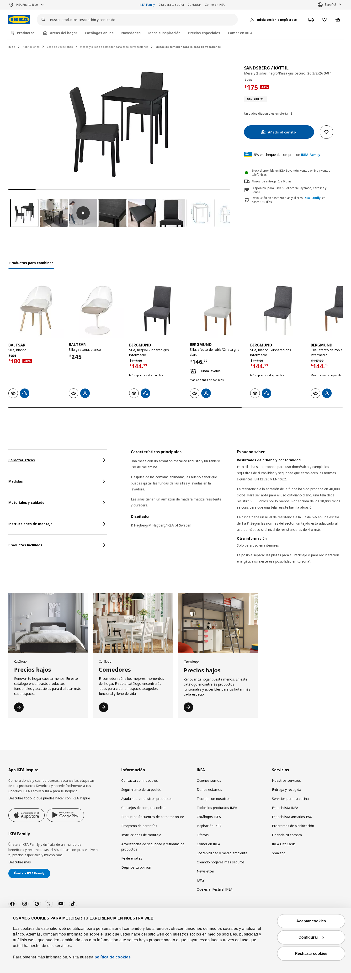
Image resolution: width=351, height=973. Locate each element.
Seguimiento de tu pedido (141, 789)
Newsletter (205, 871)
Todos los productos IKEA (217, 807)
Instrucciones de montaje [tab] (30, 523)
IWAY (200, 880)
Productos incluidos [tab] (25, 545)
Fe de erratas (131, 858)
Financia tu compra (287, 835)
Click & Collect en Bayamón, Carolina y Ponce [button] (289, 190)
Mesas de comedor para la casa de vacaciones (188, 46)
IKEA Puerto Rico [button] (27, 5)
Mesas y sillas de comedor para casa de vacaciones (114, 46)
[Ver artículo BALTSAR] (36, 310)
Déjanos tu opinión (136, 867)
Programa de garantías (139, 826)
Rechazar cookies (311, 954)
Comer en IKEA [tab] (240, 33)
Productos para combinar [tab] (31, 263)
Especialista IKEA (285, 807)
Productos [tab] (26, 33)
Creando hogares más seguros (221, 862)
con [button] (287, 154)
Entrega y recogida (286, 789)
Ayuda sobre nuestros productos (146, 798)
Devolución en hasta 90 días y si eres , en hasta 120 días (288, 200)
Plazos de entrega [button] (264, 181)
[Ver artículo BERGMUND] (157, 310)
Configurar (308, 937)
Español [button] (330, 4)
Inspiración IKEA (209, 826)
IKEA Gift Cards (284, 844)
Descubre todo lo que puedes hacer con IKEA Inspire (49, 798)
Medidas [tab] (15, 481)
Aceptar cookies (311, 921)
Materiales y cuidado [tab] (26, 502)
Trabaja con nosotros (213, 798)
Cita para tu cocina (171, 5)
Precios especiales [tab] (204, 33)
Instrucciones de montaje (141, 835)
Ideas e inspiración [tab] (164, 33)
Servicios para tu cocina (290, 798)
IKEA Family (147, 5)
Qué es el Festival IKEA (214, 889)
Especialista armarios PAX (292, 816)
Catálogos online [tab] (99, 33)
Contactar (194, 5)
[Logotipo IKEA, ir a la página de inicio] (19, 19)
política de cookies (112, 957)
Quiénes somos (209, 780)
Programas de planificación (293, 826)
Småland (278, 853)
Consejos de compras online (143, 807)
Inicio (11, 46)
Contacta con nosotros (139, 780)
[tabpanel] (237, 512)
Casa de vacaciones (60, 46)
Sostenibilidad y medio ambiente (222, 853)
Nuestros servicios (286, 780)
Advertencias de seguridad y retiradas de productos (152, 846)
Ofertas (203, 835)
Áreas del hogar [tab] (63, 33)
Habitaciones (31, 46)
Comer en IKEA (215, 5)
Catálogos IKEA (209, 816)
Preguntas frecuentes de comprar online (152, 816)
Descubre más (19, 862)
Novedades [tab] (131, 33)
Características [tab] (21, 460)
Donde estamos (209, 789)
